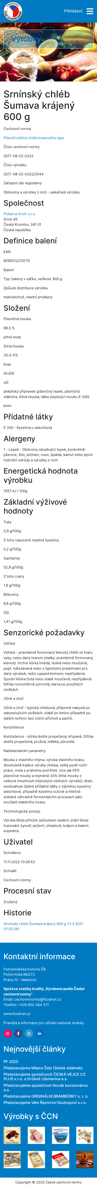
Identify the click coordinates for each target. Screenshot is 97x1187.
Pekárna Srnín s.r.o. (20, 214)
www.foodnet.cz (17, 1013)
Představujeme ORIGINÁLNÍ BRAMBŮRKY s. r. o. (46, 1096)
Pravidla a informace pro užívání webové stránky (44, 1023)
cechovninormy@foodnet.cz (37, 999)
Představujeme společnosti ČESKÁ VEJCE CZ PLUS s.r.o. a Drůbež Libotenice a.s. (44, 1076)
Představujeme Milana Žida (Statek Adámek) (43, 1068)
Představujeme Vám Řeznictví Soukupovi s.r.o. (45, 1102)
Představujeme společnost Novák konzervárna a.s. (46, 1087)
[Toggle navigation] (88, 11)
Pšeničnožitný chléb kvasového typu (34, 138)
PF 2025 (11, 1061)
